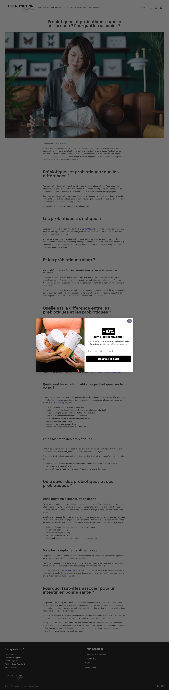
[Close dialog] (129, 321)
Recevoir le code (108, 359)
